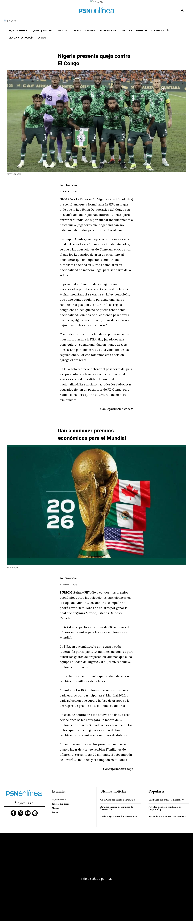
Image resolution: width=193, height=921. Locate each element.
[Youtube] (28, 813)
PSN (109, 879)
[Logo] (96, 10)
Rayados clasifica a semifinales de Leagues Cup (116, 808)
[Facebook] (13, 813)
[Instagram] (35, 813)
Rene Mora (71, 184)
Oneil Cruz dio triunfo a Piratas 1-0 (117, 799)
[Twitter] (21, 813)
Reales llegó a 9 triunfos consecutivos (118, 816)
